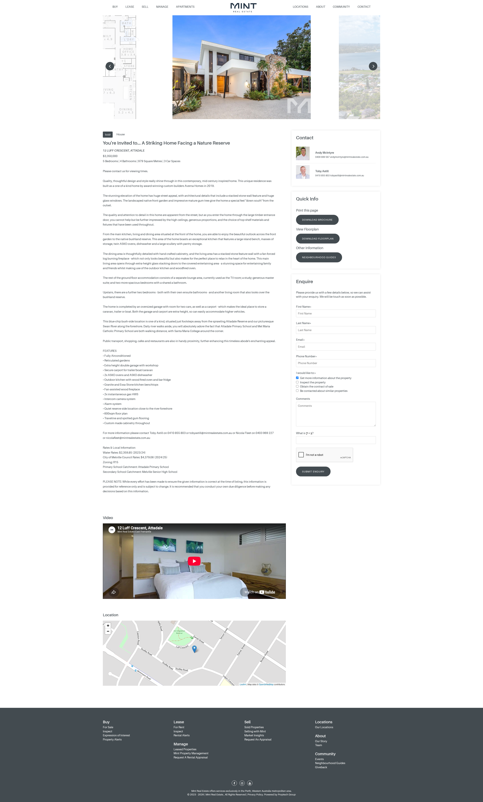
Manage (162, 6)
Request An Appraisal (257, 739)
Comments (303, 398)
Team (318, 745)
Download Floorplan (318, 238)
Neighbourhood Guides (319, 257)
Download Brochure (317, 219)
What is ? (304, 433)
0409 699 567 (322, 157)
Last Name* (303, 323)
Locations (300, 6)
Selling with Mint (255, 731)
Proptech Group (287, 794)
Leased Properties (185, 749)
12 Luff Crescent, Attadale (124, 150)
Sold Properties (254, 727)
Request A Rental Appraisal (191, 757)
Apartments (185, 6)
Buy (115, 6)
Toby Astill (322, 171)
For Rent (179, 727)
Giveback (321, 767)
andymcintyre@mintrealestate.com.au (349, 157)
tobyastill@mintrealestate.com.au (347, 175)
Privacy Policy (255, 794)
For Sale (108, 727)
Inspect (107, 731)
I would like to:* (306, 372)
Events (319, 759)
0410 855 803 (322, 175)
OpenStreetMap (266, 684)
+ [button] (108, 625)
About (320, 6)
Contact (364, 6)
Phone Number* (306, 356)
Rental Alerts (182, 735)
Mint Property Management (191, 753)
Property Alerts (112, 739)
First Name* (303, 306)
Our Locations (324, 727)
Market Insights (254, 735)
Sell (145, 6)
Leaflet (243, 684)
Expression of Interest (116, 735)
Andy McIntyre (324, 152)
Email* (300, 339)
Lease (129, 6)
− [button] (108, 631)
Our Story (321, 741)
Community (341, 6)
